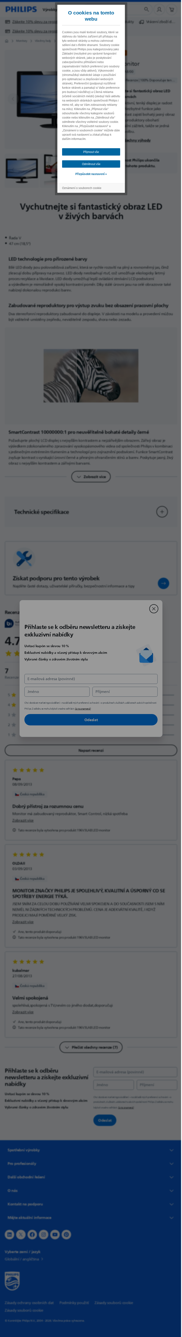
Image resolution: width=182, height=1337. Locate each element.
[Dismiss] (152, 609)
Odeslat (89, 719)
